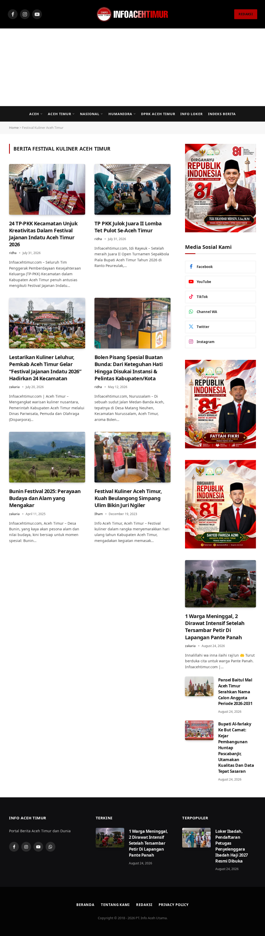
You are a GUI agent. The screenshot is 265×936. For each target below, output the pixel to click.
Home (14, 127)
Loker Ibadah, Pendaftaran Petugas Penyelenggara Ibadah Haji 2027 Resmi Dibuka (231, 846)
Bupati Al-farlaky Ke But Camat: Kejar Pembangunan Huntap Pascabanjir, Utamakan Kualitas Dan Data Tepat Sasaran (236, 747)
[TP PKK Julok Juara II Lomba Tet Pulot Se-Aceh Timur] (132, 189)
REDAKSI (246, 14)
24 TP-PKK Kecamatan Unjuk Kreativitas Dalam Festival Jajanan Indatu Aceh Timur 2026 (43, 234)
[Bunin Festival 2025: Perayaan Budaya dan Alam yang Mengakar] (47, 457)
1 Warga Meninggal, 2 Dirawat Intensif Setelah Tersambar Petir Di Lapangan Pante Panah (215, 627)
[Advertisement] (132, 67)
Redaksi (144, 904)
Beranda (85, 904)
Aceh (34, 114)
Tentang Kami (115, 904)
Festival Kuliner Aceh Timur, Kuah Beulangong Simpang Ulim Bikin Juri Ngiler (128, 498)
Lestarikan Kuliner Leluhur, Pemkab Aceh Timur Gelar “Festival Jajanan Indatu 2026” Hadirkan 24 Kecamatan (45, 368)
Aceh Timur (59, 114)
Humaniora (120, 114)
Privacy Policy (174, 904)
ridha (13, 253)
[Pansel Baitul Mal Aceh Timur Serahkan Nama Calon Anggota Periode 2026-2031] (199, 686)
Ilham (98, 514)
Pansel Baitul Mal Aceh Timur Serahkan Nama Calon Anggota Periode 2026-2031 (235, 692)
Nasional (89, 114)
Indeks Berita (222, 114)
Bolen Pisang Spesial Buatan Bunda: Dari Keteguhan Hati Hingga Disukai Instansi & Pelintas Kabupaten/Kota (128, 368)
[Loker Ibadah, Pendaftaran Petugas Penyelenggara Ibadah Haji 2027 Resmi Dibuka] (196, 838)
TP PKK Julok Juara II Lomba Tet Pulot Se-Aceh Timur (128, 227)
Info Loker (191, 114)
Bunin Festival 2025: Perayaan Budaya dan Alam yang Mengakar (45, 498)
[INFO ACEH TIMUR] (132, 14)
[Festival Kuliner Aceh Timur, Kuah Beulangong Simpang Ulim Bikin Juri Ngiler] (132, 457)
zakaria (14, 387)
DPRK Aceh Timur (158, 114)
